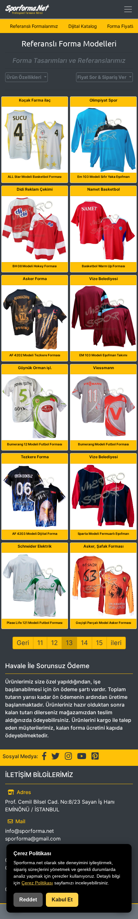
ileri (116, 643)
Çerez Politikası (37, 882)
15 (99, 643)
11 (40, 643)
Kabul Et (62, 899)
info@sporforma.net (29, 831)
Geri (23, 643)
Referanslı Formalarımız (34, 26)
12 (54, 643)
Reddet (28, 899)
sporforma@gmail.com (33, 838)
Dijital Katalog (82, 26)
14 (84, 643)
